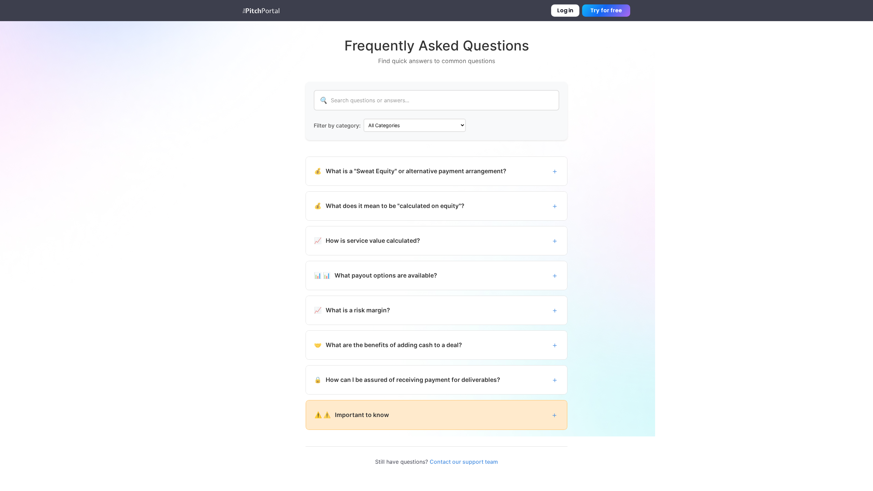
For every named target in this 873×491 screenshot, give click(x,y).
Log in (565, 10)
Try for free (606, 10)
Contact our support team (464, 461)
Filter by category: (337, 125)
